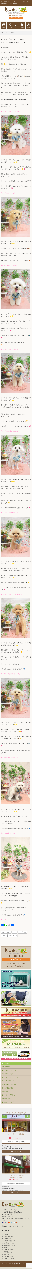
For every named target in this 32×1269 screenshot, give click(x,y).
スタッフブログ (6, 932)
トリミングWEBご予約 (11, 1077)
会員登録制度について (10, 1088)
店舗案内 (7, 1066)
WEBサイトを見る (16, 1151)
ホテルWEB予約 (9, 1081)
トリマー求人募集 (9, 1095)
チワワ (15, 932)
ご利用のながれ (9, 1074)
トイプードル (23, 932)
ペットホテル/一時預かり (11, 1084)
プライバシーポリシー (9, 1258)
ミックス (4, 935)
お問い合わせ (17, 959)
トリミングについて (10, 1070)
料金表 (6, 1091)
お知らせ (7, 1098)
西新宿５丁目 (13, 935)
